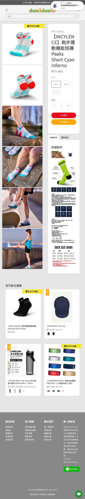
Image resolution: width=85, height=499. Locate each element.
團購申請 (47, 433)
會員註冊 (9, 439)
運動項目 (9, 426)
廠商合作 (47, 439)
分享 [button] (56, 129)
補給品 (8, 430)
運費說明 (28, 436)
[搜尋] (75, 16)
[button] (6, 10)
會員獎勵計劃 (30, 426)
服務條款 (51, 494)
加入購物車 (63, 122)
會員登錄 (9, 436)
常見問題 (28, 433)
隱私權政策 (34, 494)
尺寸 (53, 77)
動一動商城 (48, 426)
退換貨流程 (29, 439)
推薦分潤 (47, 430)
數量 (53, 100)
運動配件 (9, 433)
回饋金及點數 (30, 430)
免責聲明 (43, 494)
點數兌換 (47, 436)
